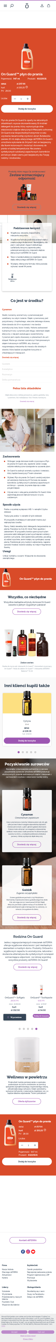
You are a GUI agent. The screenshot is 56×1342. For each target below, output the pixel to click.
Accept (14, 1332)
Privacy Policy (28, 1339)
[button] (19, 752)
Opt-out (41, 1332)
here (3, 1326)
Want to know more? (28, 1336)
